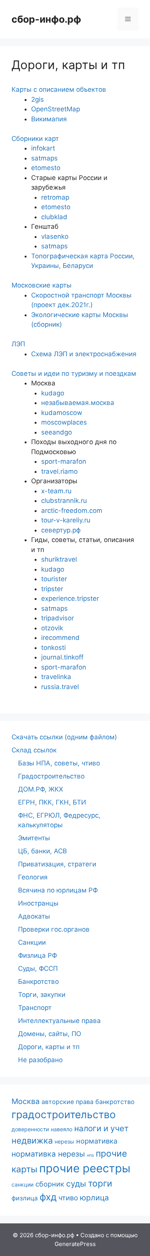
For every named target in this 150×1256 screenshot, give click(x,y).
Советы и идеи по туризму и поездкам (74, 373)
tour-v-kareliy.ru (65, 520)
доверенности (30, 1129)
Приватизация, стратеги (57, 864)
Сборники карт (35, 138)
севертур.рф (61, 530)
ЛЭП (18, 344)
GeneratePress (75, 1244)
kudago (52, 393)
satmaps (44, 158)
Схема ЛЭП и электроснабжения (84, 354)
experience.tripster (70, 598)
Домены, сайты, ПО (49, 1034)
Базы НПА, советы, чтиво (59, 763)
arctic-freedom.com (71, 510)
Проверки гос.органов (54, 929)
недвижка (32, 1140)
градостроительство (64, 1114)
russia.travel (60, 687)
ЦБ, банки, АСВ (42, 851)
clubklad (54, 217)
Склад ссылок (34, 750)
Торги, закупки (41, 994)
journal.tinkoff (62, 657)
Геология (33, 877)
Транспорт (35, 1007)
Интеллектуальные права (59, 1021)
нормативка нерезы (48, 1153)
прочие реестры (84, 1168)
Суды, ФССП (38, 968)
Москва (26, 1101)
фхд (48, 1197)
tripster (52, 589)
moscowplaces (64, 422)
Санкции (32, 942)
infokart (43, 148)
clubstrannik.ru (64, 500)
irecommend (60, 637)
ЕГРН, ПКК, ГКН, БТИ (52, 802)
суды (76, 1183)
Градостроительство (51, 776)
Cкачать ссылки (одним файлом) (64, 737)
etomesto (45, 168)
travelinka (56, 677)
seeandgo (56, 432)
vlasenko (54, 236)
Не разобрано (40, 1060)
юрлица (94, 1197)
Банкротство (38, 981)
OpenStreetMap (55, 109)
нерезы (64, 1141)
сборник (49, 1184)
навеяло (61, 1129)
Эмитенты (34, 838)
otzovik (52, 628)
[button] (75, 90)
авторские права (67, 1102)
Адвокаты (34, 916)
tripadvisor (57, 618)
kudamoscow (61, 412)
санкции (22, 1184)
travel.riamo (59, 471)
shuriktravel (59, 559)
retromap (55, 197)
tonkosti (53, 647)
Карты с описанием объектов (59, 89)
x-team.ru (56, 491)
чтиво (68, 1197)
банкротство (115, 1102)
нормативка (96, 1141)
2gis (37, 99)
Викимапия (49, 119)
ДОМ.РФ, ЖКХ (40, 789)
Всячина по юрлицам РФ (58, 890)
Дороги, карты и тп (49, 1047)
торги (100, 1183)
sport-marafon (63, 461)
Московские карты (42, 285)
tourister (54, 579)
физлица (25, 1198)
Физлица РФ (37, 955)
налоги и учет (101, 1128)
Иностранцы (38, 903)
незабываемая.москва (77, 403)
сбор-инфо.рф (46, 19)
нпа (90, 1155)
